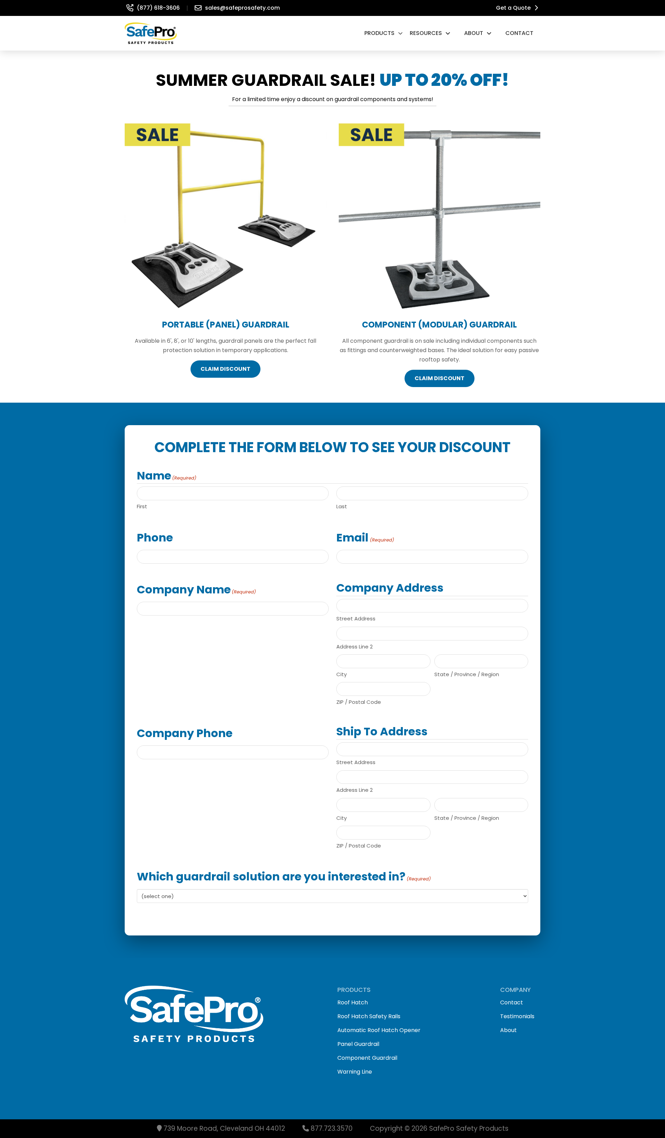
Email (365, 537)
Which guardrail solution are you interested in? (284, 876)
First (142, 506)
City (341, 674)
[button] (383, 33)
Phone (155, 537)
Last (341, 506)
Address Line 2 (354, 646)
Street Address (355, 618)
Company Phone (184, 733)
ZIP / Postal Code (358, 702)
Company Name (196, 589)
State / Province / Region (466, 674)
